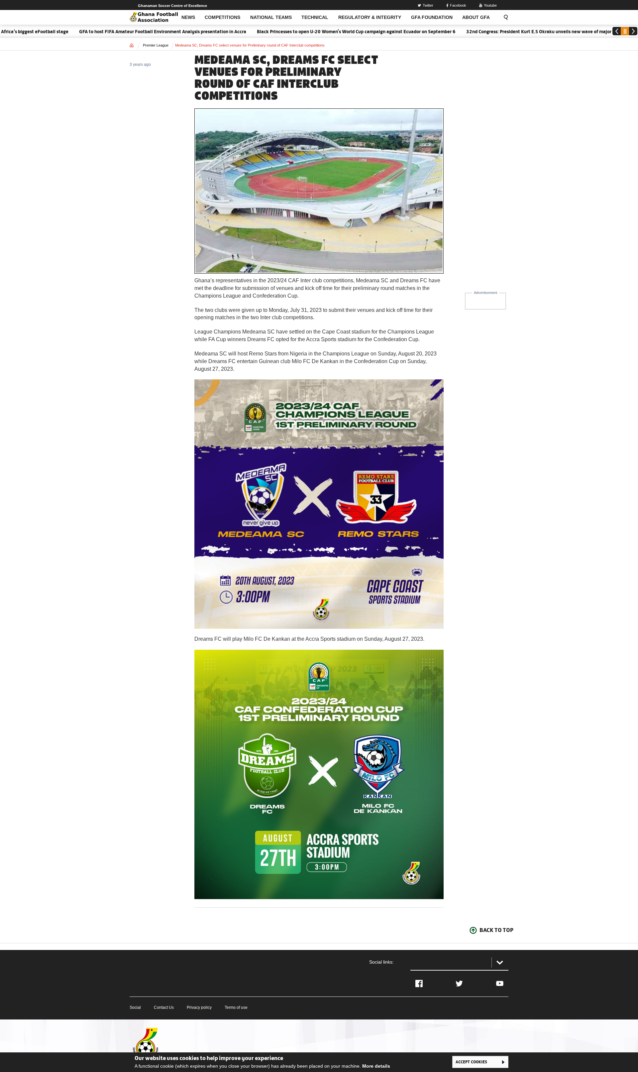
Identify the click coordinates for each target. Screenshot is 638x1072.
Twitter (428, 5)
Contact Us (164, 1007)
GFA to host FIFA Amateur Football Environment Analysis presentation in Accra (129, 32)
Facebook (458, 5)
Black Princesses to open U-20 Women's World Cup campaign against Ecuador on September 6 (323, 32)
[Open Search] (503, 17)
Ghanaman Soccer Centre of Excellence (172, 6)
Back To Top (496, 930)
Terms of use (236, 1007)
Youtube (490, 5)
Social (135, 1007)
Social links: (381, 962)
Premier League (155, 45)
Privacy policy (199, 1007)
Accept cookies (471, 1061)
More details (376, 1066)
